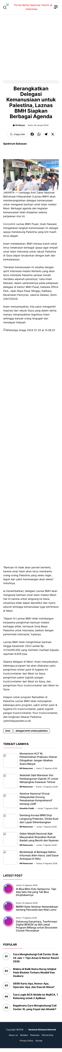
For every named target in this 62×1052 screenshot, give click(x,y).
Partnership (47, 1035)
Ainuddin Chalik (27, 808)
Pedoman (34, 1035)
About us (13, 1035)
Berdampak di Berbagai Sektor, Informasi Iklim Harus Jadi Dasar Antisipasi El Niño (39, 855)
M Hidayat (20, 125)
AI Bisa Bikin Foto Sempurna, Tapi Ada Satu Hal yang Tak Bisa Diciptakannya (36, 892)
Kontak (39, 1040)
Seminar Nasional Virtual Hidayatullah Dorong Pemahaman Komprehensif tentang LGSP (36, 798)
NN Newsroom (26, 768)
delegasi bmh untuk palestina (32, 730)
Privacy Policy (26, 1040)
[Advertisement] (31, 45)
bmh (7, 730)
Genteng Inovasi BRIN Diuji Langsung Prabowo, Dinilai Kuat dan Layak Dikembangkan (39, 819)
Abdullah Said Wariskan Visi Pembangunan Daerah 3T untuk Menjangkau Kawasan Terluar (39, 779)
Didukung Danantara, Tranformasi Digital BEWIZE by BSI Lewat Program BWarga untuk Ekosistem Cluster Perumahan (36, 926)
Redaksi (24, 1035)
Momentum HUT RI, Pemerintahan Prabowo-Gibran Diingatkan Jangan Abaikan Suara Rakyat (38, 758)
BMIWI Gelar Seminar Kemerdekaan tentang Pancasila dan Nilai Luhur (37, 908)
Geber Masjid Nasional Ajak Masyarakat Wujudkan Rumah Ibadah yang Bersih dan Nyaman (39, 837)
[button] (5, 7)
